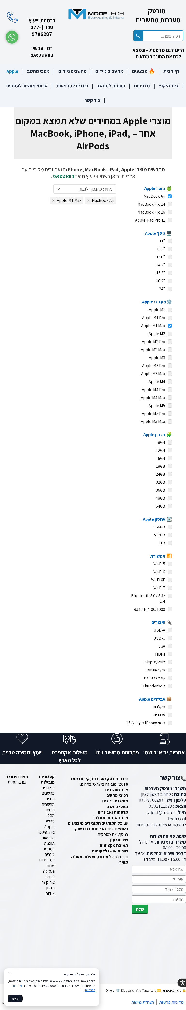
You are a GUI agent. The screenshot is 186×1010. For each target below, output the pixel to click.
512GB (159, 535)
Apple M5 (157, 405)
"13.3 (161, 249)
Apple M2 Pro (153, 341)
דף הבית (171, 71)
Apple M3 (157, 357)
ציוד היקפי (168, 86)
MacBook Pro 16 (151, 212)
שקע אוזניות (156, 670)
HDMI (160, 654)
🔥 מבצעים (143, 71)
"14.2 (160, 265)
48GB (160, 498)
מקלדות (159, 706)
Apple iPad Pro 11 (150, 220)
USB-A (159, 630)
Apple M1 (157, 309)
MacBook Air (154, 196)
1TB (161, 543)
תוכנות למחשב (111, 86)
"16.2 (160, 281)
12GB (160, 450)
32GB (160, 482)
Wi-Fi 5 (159, 563)
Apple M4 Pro (153, 389)
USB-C (159, 638)
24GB (160, 474)
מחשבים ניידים (109, 71)
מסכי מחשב (38, 71)
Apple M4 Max (153, 397)
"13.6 (160, 257)
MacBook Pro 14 (151, 204)
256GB (159, 527)
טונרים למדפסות (72, 86)
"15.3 (160, 273)
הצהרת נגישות (142, 1002)
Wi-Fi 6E (158, 579)
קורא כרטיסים (154, 678)
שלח (140, 909)
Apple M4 (157, 381)
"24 (162, 289)
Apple (12, 71)
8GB (161, 442)
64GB (160, 506)
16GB (160, 458)
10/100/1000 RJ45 (149, 609)
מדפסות (142, 86)
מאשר (15, 998)
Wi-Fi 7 (159, 587)
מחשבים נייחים (72, 71)
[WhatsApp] (12, 37)
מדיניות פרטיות (171, 1002)
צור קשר (92, 100)
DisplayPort (155, 662)
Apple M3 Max (153, 373)
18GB (160, 466)
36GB (160, 490)
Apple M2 (157, 333)
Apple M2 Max (153, 349)
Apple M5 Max (153, 421)
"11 (162, 241)
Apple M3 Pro (153, 365)
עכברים (159, 714)
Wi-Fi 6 (159, 571)
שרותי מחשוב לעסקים (27, 86)
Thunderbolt (153, 686)
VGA (161, 646)
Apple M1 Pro (153, 317)
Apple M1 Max (153, 325)
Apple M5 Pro (153, 413)
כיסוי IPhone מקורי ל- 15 (145, 722)
